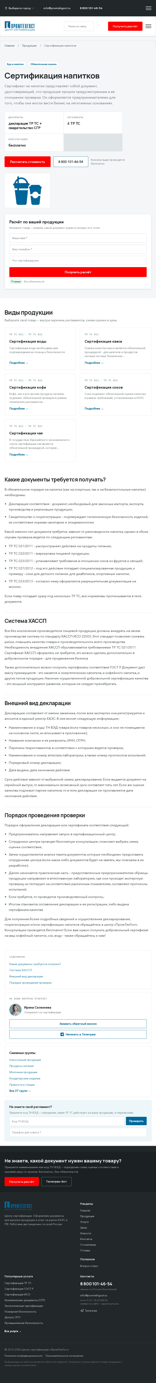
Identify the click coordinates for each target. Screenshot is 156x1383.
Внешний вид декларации (26, 976)
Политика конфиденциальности (23, 1355)
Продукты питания (21, 1066)
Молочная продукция (23, 1072)
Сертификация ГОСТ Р (19, 1288)
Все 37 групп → (20, 1090)
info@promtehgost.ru (57, 8)
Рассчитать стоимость (27, 162)
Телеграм (91, 1310)
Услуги (84, 1222)
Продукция (29, 45)
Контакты (86, 1239)
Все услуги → (13, 1331)
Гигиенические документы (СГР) (25, 1300)
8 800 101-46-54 (91, 8)
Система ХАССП (20, 970)
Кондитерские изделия (24, 1078)
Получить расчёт (125, 26)
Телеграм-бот (56, 1182)
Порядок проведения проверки (30, 982)
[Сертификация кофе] (40, 395)
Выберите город (20, 8)
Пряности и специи (22, 1084)
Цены (83, 1227)
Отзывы (85, 1250)
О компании (88, 1244)
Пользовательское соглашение (64, 1355)
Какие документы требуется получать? (35, 964)
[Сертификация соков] (115, 395)
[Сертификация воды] (40, 349)
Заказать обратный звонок (78, 1023)
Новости (85, 1233)
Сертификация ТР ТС (18, 1283)
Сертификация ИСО (17, 1294)
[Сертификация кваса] (115, 349)
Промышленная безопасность (24, 1323)
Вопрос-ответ (89, 1266)
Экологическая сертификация (24, 1306)
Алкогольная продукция (25, 1060)
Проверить (136, 1121)
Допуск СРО (12, 1317)
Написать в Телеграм (81, 1034)
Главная (9, 45)
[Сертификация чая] (40, 440)
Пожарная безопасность (20, 1311)
